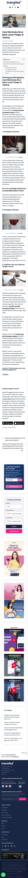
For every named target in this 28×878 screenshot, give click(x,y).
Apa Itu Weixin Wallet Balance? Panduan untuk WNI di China (12, 734)
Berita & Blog (4, 839)
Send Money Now (14, 486)
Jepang (9, 427)
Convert (14, 526)
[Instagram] (14, 846)
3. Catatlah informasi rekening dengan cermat (14, 72)
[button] (3, 874)
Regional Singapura (5, 815)
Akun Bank (4, 427)
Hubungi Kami (4, 834)
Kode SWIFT (4, 810)
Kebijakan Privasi (19, 876)
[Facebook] (11, 846)
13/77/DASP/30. (19, 871)
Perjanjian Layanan (9, 876)
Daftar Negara (4, 812)
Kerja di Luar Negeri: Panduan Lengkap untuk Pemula (12, 723)
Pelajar (13, 427)
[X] (8, 846)
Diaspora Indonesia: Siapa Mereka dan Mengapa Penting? (13, 729)
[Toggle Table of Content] (22, 59)
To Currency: (9, 517)
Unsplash (20, 157)
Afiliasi (2, 823)
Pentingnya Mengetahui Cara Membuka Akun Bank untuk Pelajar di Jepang (13, 64)
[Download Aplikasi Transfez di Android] (8, 423)
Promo (2, 828)
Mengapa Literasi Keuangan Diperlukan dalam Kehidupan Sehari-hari (12, 717)
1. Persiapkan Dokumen (11, 67)
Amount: (8, 503)
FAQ (2, 837)
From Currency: (10, 510)
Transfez (10, 392)
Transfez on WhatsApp (6, 817)
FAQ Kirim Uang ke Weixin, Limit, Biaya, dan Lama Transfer (13, 739)
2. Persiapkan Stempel (10, 69)
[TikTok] (2, 846)
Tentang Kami (4, 807)
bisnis (10, 370)
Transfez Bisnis (6, 399)
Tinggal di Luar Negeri (7, 41)
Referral (3, 826)
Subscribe (22, 799)
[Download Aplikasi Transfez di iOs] (19, 423)
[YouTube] (5, 846)
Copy (20, 480)
